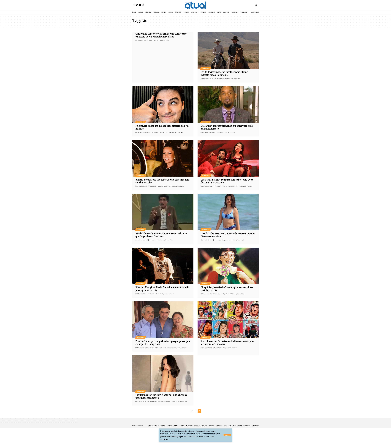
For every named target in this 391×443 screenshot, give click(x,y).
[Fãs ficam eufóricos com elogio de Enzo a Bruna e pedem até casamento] (162, 373)
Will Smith (233, 132)
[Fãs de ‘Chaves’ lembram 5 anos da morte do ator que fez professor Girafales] (162, 212)
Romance (250, 186)
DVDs (232, 347)
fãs (157, 40)
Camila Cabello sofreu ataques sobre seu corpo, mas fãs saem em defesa (228, 235)
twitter (238, 78)
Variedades (205, 68)
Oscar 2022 (233, 78)
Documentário (168, 294)
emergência (171, 347)
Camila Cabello (234, 240)
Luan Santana (243, 186)
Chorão (161, 294)
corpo (240, 240)
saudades (181, 186)
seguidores (180, 132)
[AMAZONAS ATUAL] (195, 5)
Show (168, 40)
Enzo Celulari (181, 401)
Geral (150, 40)
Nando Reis (162, 40)
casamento (173, 401)
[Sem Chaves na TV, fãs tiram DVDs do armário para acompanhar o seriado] (228, 319)
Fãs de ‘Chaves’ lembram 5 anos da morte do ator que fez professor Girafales (161, 235)
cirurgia (164, 347)
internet (174, 132)
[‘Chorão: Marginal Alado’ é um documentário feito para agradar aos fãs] (162, 266)
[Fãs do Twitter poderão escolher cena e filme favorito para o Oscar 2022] (228, 50)
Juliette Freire (167, 186)
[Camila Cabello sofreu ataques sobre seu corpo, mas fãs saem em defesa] (228, 212)
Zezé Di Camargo (182, 347)
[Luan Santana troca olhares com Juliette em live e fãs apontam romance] (228, 158)
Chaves (162, 240)
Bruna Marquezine (165, 401)
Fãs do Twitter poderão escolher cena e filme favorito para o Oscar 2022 (224, 73)
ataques (227, 240)
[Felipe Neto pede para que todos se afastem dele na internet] (162, 104)
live (237, 186)
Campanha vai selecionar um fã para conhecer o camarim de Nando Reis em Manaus (161, 35)
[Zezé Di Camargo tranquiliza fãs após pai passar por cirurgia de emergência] (162, 319)
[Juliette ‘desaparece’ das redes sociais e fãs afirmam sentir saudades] (162, 158)
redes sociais (175, 186)
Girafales (170, 240)
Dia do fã (239, 294)
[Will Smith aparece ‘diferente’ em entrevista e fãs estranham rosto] (228, 104)
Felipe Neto (168, 132)
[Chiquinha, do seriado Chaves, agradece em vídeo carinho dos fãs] (228, 266)
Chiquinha (233, 294)
